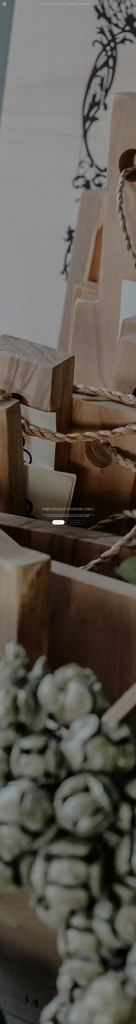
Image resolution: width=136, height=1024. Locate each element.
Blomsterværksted (84, 4)
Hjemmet (62, 4)
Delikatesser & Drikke (72, 4)
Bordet (56, 4)
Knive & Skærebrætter (46, 4)
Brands (93, 4)
